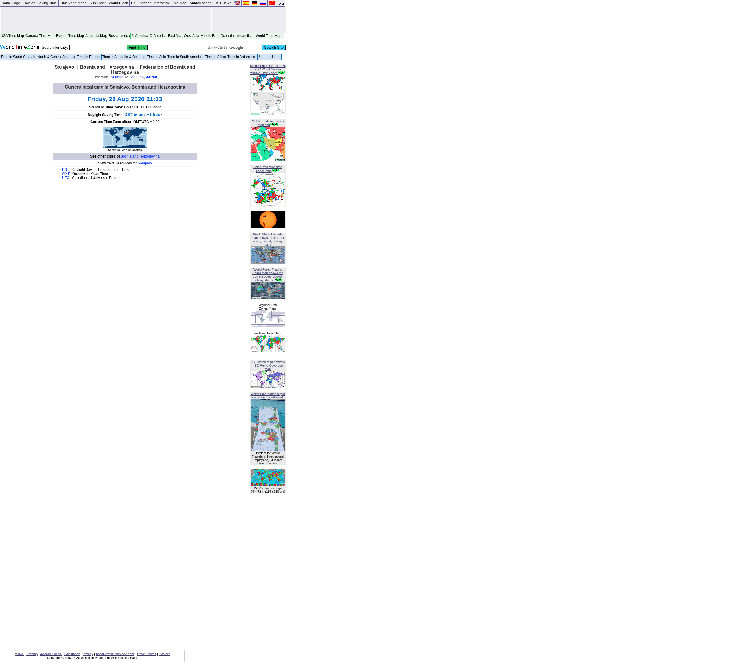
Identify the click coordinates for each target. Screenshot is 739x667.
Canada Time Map (40, 36)
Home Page (10, 3)
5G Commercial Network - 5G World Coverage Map (268, 365)
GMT (66, 174)
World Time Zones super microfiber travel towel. (268, 395)
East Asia (175, 36)
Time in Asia (156, 57)
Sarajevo (145, 163)
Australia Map (96, 36)
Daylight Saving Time (40, 3)
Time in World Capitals (18, 57)
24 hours (117, 77)
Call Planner (141, 3)
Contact (164, 654)
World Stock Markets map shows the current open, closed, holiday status (268, 239)
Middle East (210, 36)
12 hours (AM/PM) (143, 77)
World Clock (118, 3)
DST (66, 170)
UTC (66, 178)
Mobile (19, 654)
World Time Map (269, 36)
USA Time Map (12, 36)
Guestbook (72, 654)
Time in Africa (215, 57)
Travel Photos (146, 654)
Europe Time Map (70, 36)
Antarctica (245, 36)
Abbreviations (200, 3)
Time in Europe (89, 57)
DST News (222, 3)
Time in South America (185, 57)
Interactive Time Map (170, 3)
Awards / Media (51, 654)
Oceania (228, 36)
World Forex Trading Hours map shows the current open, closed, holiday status (267, 275)
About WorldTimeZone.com (115, 654)
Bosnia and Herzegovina (140, 156)
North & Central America (56, 57)
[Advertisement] (106, 20)
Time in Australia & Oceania (123, 57)
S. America (139, 36)
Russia (114, 36)
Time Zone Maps (73, 3)
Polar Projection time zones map (267, 169)
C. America (158, 36)
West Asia (191, 36)
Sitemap (32, 654)
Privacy (88, 654)
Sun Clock (97, 3)
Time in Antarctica (242, 57)
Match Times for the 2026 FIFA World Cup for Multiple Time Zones (268, 69)
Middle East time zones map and (268, 123)
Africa (125, 36)
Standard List (269, 57)
